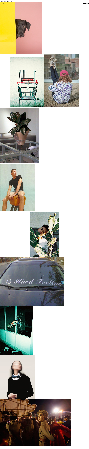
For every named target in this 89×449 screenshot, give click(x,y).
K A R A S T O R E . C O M (8, 1)
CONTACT (2, 1)
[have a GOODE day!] (2, 6)
